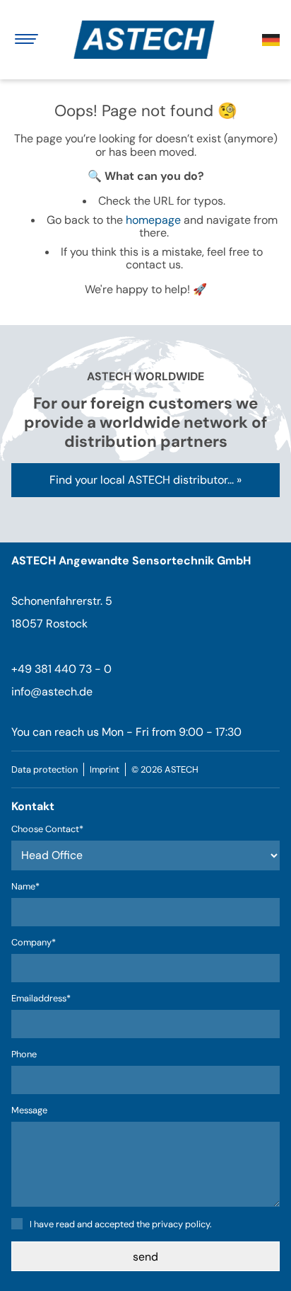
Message (29, 1110)
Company (34, 943)
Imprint (104, 769)
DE (271, 40)
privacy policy (181, 1224)
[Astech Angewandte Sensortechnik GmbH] (149, 40)
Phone (24, 1055)
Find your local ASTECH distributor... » (145, 479)
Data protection (44, 769)
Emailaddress (41, 999)
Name (34, 887)
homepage (153, 219)
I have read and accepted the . (121, 1224)
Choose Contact (47, 829)
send (145, 1256)
